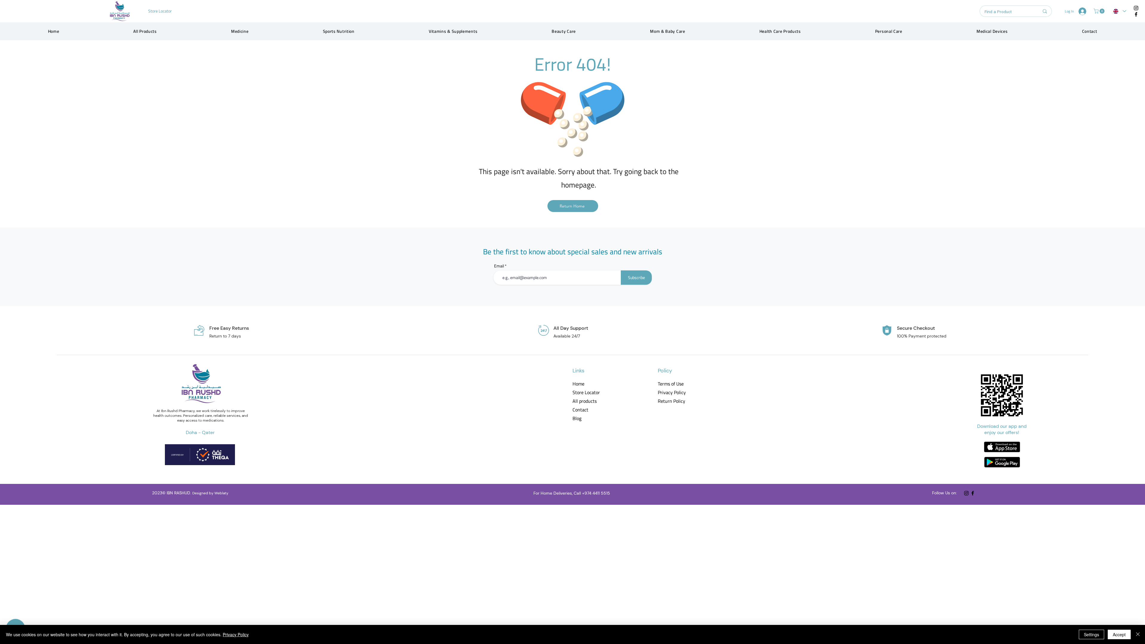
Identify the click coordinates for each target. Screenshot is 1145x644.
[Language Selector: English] (1119, 11)
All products (584, 401)
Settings (1091, 634)
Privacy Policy (671, 392)
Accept (1119, 634)
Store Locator (586, 392)
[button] (1100, 11)
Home (578, 384)
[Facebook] (1136, 14)
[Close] (1137, 634)
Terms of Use (671, 384)
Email (499, 266)
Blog (576, 418)
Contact (580, 409)
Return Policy (671, 401)
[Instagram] (1136, 8)
